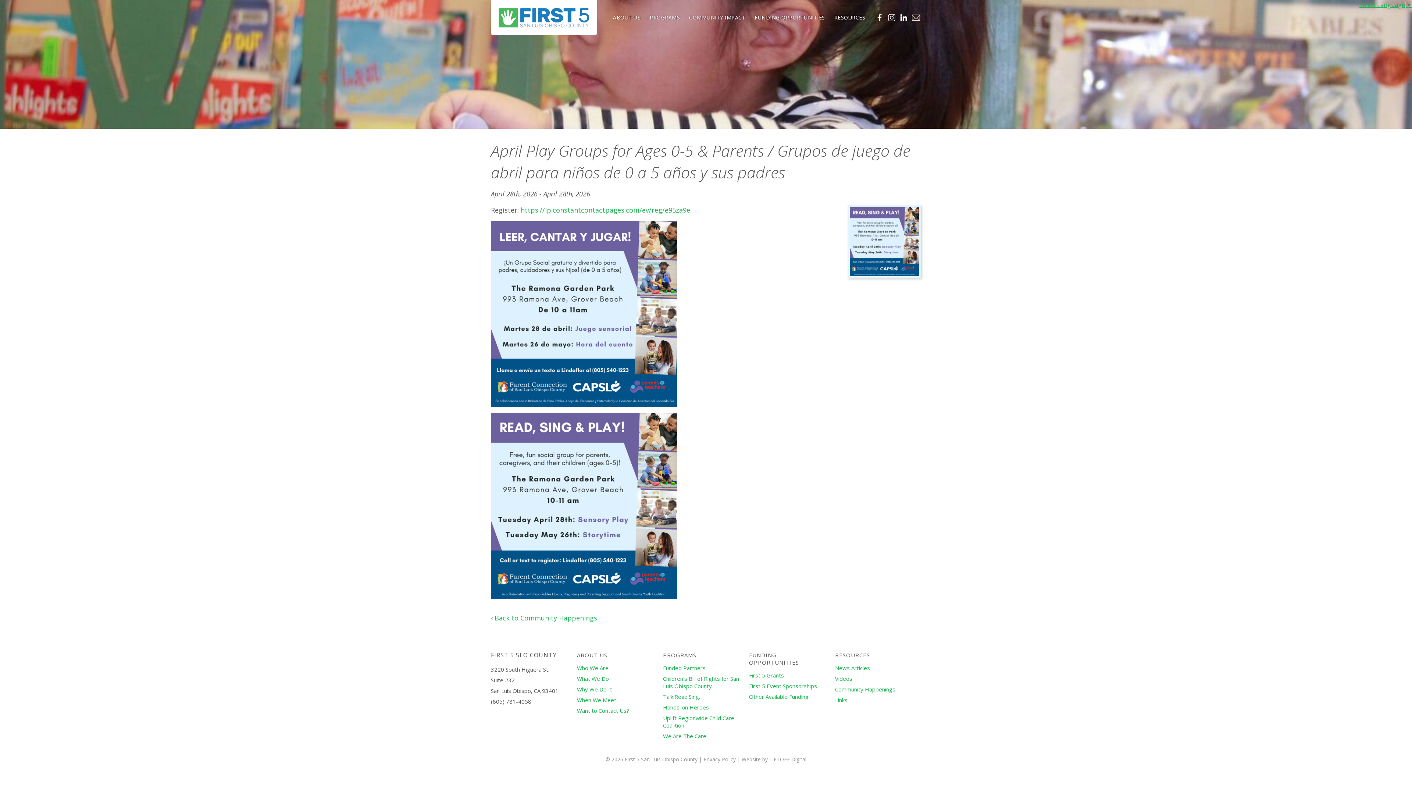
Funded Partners (684, 668)
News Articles (852, 668)
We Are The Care (684, 736)
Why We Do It (594, 689)
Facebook (879, 18)
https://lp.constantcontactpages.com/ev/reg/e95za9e (605, 210)
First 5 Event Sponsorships (783, 686)
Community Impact (717, 17)
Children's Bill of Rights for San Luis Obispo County (701, 682)
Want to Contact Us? (603, 710)
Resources (850, 17)
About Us (627, 17)
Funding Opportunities (790, 17)
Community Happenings (865, 689)
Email (916, 18)
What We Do (593, 678)
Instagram (892, 18)
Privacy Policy (719, 759)
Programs (665, 17)
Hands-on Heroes (686, 707)
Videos (843, 678)
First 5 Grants (766, 675)
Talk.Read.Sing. (681, 696)
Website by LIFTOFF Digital (774, 759)
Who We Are (593, 668)
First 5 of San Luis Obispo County (544, 17)
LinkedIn (904, 18)
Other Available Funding (779, 696)
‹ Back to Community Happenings (544, 617)
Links (841, 700)
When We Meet (596, 700)
